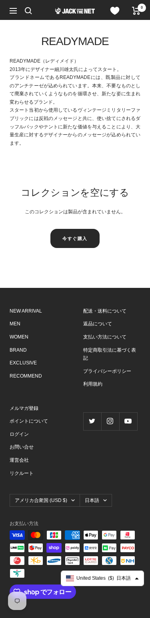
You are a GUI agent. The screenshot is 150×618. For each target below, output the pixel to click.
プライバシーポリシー (107, 371)
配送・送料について (104, 311)
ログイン (19, 434)
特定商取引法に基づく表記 (109, 354)
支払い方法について (104, 337)
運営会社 (19, 460)
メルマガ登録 (24, 408)
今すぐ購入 (75, 238)
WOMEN (19, 337)
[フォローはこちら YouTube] (128, 421)
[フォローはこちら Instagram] (110, 421)
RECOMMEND (26, 376)
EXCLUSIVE (23, 363)
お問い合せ (22, 447)
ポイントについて (29, 421)
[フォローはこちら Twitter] (92, 421)
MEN (15, 324)
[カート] (136, 11)
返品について (97, 324)
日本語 (92, 500)
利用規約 (92, 384)
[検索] (28, 10)
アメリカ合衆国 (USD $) (41, 500)
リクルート (22, 473)
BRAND (18, 350)
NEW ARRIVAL (26, 311)
